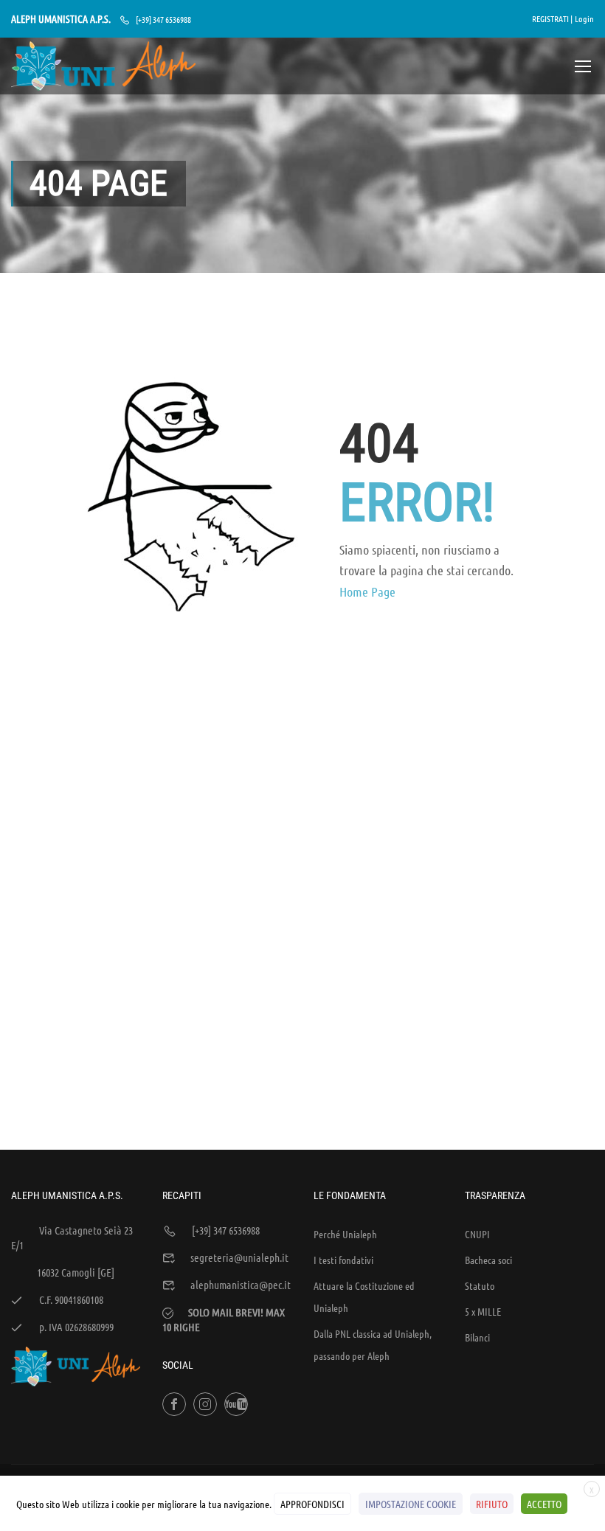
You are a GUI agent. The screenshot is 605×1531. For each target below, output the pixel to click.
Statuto (479, 1285)
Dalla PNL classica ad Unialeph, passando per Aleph (373, 1344)
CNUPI (477, 1233)
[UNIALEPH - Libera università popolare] (103, 66)
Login (584, 18)
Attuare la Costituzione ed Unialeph (364, 1296)
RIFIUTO (492, 1503)
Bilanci (477, 1337)
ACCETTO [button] (544, 1503)
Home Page (367, 591)
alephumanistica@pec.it (240, 1284)
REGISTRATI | (552, 18)
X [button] (592, 1490)
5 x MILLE (483, 1311)
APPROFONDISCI (312, 1503)
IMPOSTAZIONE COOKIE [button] (410, 1503)
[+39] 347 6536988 (163, 19)
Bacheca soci (488, 1259)
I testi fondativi (343, 1259)
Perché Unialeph (345, 1233)
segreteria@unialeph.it (239, 1257)
